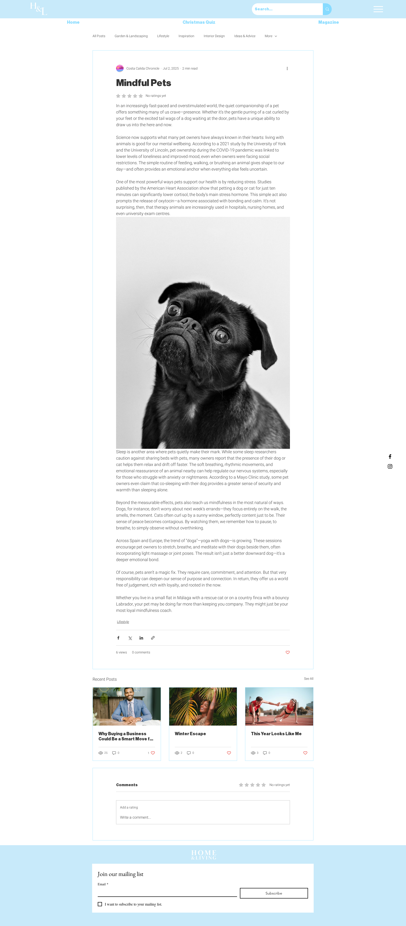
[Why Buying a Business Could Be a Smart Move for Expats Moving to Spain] (127, 707)
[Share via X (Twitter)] (130, 638)
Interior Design (214, 36)
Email (103, 884)
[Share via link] (153, 638)
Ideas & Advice (244, 36)
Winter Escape (190, 734)
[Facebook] (390, 456)
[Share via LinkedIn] (141, 638)
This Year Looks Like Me (276, 734)
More (268, 36)
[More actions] (287, 68)
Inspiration (186, 36)
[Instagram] (390, 466)
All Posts (99, 36)
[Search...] (327, 9)
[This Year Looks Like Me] (279, 707)
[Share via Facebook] (118, 638)
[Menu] (378, 9)
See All (308, 678)
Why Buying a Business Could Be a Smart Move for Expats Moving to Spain (126, 737)
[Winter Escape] (203, 707)
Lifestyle (163, 36)
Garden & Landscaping (131, 36)
